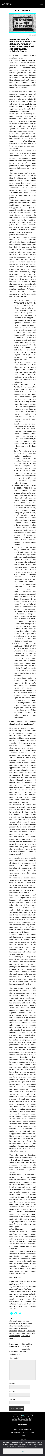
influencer (13, 1328)
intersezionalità (22, 1328)
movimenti (21, 1331)
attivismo (12, 1321)
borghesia (20, 1321)
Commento (14, 1358)
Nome (12, 1384)
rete (33, 1333)
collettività (13, 1323)
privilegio (28, 1333)
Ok (23, 1451)
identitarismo (14, 1326)
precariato (13, 1333)
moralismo (13, 1331)
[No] (42, 1448)
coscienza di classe (24, 1323)
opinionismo (30, 1331)
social (23, 1336)
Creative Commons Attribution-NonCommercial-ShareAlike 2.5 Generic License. (22, 1432)
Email (12, 1391)
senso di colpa (14, 1336)
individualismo (24, 1326)
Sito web (12, 1399)
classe (26, 1321)
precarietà (21, 1333)
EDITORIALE (22, 10)
